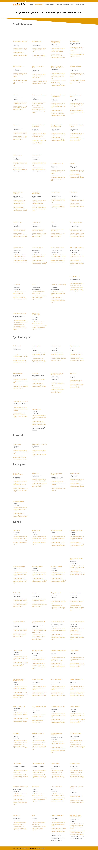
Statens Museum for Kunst (38, 66)
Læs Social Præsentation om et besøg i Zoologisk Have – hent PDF (39, 50)
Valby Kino (16, 95)
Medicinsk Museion (18, 66)
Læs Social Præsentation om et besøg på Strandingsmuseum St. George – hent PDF (39, 630)
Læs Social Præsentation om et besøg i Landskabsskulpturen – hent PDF (77, 538)
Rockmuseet (35, 373)
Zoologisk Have (36, 41)
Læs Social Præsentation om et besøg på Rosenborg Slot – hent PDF (39, 163)
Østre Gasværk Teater (57, 247)
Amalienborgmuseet (57, 163)
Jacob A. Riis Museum (19, 706)
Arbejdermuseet (17, 155)
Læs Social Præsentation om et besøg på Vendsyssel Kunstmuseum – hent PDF (20, 795)
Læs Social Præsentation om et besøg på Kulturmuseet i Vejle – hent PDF (20, 574)
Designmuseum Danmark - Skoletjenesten (58, 95)
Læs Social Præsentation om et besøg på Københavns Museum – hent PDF (77, 75)
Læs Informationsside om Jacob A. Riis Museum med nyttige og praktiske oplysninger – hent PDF (20, 720)
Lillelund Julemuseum (57, 815)
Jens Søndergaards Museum (37, 651)
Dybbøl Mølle (17, 593)
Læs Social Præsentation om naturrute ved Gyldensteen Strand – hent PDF (58, 483)
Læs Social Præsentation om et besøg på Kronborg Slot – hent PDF (39, 354)
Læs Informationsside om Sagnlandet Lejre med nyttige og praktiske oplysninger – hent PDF (77, 358)
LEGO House (16, 530)
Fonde (72, 4)
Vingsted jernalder (37, 566)
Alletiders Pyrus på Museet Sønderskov (75, 816)
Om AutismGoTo (49, 4)
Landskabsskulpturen (76, 530)
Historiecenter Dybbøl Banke (76, 559)
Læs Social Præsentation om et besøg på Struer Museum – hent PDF (77, 659)
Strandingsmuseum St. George (38, 622)
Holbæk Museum (56, 346)
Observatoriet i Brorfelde (20, 401)
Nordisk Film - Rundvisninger (36, 314)
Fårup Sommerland (56, 786)
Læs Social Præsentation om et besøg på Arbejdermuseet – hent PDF (20, 163)
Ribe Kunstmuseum (56, 679)
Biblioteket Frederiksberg (58, 284)
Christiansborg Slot (37, 247)
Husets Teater (36, 222)
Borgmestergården (18, 501)
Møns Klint (73, 373)
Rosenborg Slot (36, 155)
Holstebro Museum (75, 593)
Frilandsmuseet (55, 192)
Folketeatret (73, 192)
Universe (34, 593)
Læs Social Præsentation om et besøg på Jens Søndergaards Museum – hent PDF (39, 659)
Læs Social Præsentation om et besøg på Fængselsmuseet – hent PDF (58, 601)
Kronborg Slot (36, 346)
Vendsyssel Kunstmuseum (20, 786)
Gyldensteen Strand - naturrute (57, 473)
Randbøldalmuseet (56, 566)
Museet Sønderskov (37, 679)
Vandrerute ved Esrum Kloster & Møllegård (57, 373)
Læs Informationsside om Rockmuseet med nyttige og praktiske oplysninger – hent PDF (39, 385)
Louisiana (72, 163)
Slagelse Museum (18, 373)
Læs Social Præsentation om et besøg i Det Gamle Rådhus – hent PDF (58, 715)
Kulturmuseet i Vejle (19, 566)
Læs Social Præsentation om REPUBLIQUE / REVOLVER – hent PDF (77, 256)
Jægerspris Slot (36, 409)
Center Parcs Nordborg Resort (76, 787)
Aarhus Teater (36, 530)
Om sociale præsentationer (62, 4)
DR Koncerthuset (75, 276)
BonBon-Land (17, 346)
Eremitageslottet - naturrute (18, 192)
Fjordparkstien (55, 763)
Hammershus (17, 444)
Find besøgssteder (39, 4)
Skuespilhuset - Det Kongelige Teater (56, 125)
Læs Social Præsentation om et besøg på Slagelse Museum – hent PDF (20, 381)
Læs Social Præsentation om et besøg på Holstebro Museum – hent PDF (77, 601)
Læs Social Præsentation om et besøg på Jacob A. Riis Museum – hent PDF (20, 714)
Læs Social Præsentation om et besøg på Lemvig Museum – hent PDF (20, 658)
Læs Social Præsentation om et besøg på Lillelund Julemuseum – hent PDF (58, 824)
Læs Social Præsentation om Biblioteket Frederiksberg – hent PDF (58, 293)
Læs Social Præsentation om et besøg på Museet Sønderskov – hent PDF (39, 688)
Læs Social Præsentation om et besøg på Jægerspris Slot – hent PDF (39, 417)
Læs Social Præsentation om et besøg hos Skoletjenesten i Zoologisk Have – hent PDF (58, 50)
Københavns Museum (76, 66)
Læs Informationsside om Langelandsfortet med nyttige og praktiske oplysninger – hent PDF (77, 485)
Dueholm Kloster (75, 763)
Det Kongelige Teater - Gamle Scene (38, 125)
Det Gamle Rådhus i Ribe (58, 706)
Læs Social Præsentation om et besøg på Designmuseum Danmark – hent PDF (39, 103)
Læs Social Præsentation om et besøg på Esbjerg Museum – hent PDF (77, 715)
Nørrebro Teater (18, 222)
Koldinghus (16, 733)
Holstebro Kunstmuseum (77, 622)
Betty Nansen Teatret (76, 222)
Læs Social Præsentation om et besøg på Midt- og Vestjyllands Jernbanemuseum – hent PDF (20, 688)
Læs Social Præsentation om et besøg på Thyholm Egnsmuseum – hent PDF (58, 630)
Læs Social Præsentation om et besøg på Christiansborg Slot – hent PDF (39, 256)
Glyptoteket (16, 284)
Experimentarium (18, 247)
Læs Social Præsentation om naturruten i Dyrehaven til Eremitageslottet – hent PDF (19, 202)
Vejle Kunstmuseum (56, 530)
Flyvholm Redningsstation (58, 650)
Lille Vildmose (17, 763)
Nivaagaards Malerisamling (36, 192)
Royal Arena (16, 125)
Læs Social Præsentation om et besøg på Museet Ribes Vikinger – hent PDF (77, 688)
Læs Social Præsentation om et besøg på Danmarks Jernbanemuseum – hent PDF (20, 483)
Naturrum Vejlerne (75, 733)
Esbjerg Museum (75, 706)
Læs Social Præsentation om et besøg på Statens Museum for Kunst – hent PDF (39, 76)
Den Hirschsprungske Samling (76, 95)
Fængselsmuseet (56, 593)
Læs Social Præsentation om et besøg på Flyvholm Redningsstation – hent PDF (58, 659)
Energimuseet (17, 815)
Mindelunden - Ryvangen (20, 41)
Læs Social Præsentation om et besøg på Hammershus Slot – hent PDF (20, 452)
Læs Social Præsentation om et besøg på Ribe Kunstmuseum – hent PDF (58, 688)
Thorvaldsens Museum (19, 313)
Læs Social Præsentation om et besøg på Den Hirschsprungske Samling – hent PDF (77, 105)
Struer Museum (74, 650)
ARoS (33, 815)
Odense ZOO (35, 473)
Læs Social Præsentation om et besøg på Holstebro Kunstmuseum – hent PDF (77, 630)
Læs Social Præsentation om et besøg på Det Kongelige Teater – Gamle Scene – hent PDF (39, 135)
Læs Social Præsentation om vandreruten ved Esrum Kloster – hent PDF (58, 383)
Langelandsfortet (75, 473)
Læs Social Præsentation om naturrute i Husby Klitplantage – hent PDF (58, 743)
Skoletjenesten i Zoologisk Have (55, 41)
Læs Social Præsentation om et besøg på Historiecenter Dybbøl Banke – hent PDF (77, 567)
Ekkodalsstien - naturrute (39, 444)
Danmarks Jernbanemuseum (18, 473)
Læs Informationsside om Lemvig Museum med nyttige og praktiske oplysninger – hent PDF (20, 664)
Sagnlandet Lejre (75, 346)
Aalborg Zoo (35, 786)
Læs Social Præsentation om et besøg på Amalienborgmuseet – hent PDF (58, 172)
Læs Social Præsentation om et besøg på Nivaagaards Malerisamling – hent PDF (39, 202)
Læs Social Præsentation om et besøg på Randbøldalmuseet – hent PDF (58, 574)
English (82, 4)
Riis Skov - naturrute (38, 733)
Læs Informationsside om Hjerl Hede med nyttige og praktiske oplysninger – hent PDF (19, 634)
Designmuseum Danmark (39, 95)
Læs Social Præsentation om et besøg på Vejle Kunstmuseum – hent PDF (58, 538)
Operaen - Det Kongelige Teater (77, 125)
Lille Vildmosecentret (38, 763)
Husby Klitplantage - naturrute (57, 734)
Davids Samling (74, 41)
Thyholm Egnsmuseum (57, 622)
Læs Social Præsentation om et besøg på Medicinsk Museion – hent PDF (20, 75)
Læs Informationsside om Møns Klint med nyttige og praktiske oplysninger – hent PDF (77, 386)
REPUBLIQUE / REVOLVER (77, 247)
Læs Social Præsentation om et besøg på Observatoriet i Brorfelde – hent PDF (20, 409)
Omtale (77, 4)
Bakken (34, 284)
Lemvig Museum (17, 650)
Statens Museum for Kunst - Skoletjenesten (57, 66)
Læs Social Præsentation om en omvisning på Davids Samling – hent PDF (77, 49)
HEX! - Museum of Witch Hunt (39, 707)
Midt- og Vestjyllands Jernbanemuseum (19, 680)
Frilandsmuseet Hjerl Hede (19, 622)
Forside (31, 4)
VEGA (52, 222)
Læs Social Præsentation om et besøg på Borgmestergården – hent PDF (20, 509)
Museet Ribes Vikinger (76, 679)
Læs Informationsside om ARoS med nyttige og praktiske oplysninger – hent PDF (39, 828)
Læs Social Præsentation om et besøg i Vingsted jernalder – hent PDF (39, 574)
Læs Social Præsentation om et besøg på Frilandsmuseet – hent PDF (58, 200)
